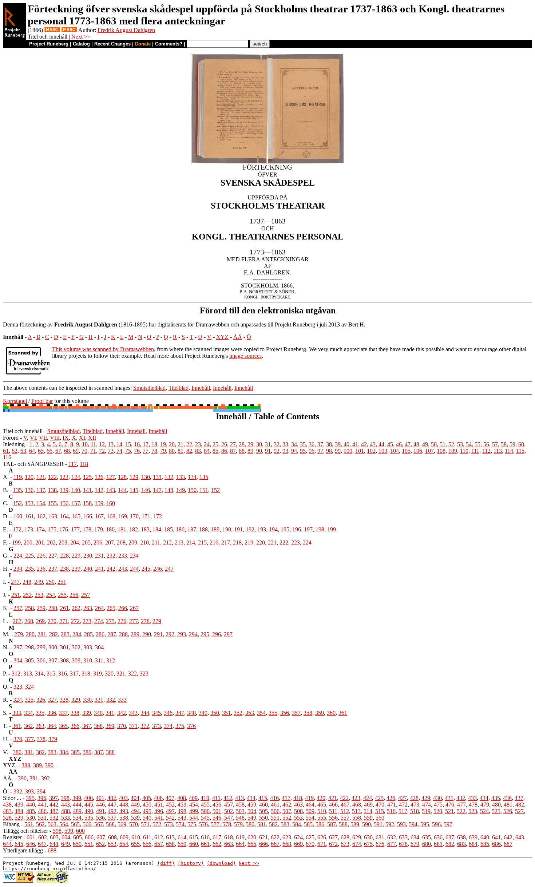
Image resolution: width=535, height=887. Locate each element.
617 (217, 837)
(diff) (166, 863)
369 (110, 726)
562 (40, 824)
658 (170, 844)
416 (274, 798)
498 (182, 811)
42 (364, 444)
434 (484, 798)
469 (368, 804)
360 (331, 713)
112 (486, 451)
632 (391, 837)
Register (12, 837)
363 (40, 726)
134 (192, 477)
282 (53, 634)
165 (76, 516)
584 (296, 824)
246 (157, 569)
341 (110, 713)
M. (6, 634)
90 (259, 451)
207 (109, 542)
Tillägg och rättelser (25, 831)
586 (320, 824)
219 (249, 542)
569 (122, 824)
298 (29, 647)
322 (132, 673)
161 (29, 516)
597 (448, 824)
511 (333, 811)
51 (442, 444)
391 (33, 778)
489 (77, 811)
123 (64, 477)
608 (112, 837)
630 (368, 837)
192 (250, 529)
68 (67, 451)
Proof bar (42, 401)
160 (110, 503)
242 (111, 569)
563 (52, 824)
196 (296, 529)
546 (217, 818)
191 (238, 529)
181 (122, 529)
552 (286, 818)
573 (168, 824)
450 (147, 804)
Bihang (11, 824)
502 (228, 811)
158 (87, 503)
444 (77, 804)
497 (170, 811)
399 (76, 798)
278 (145, 621)
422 (344, 798)
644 (7, 844)
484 (19, 811)
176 (63, 529)
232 (111, 556)
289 (135, 634)
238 (64, 569)
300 (52, 647)
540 (147, 818)
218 (237, 542)
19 (163, 444)
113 (498, 451)
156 (64, 503)
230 (87, 556)
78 (154, 451)
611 (147, 837)
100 (348, 451)
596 (436, 824)
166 (87, 516)
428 (414, 798)
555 (321, 818)
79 (163, 451)
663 (228, 844)
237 (52, 569)
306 (41, 660)
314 (39, 673)
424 (367, 798)
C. (5, 503)
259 (41, 608)
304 (99, 647)
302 (76, 647)
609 (124, 837)
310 (87, 660)
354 (261, 713)
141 (87, 490)
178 (87, 529)
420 (321, 798)
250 (50, 582)
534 (77, 818)
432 (460, 798)
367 (86, 726)
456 (217, 804)
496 (158, 811)
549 (251, 818)
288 (123, 634)
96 (311, 451)
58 (504, 444)
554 (310, 818)
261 (64, 608)
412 (227, 798)
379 (52, 739)
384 (63, 752)
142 (99, 490)
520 (437, 811)
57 (495, 444)
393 (29, 791)
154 (40, 503)
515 (379, 811)
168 (111, 516)
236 (41, 569)
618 (228, 837)
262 (76, 608)
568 (110, 824)
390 (49, 765)
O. (6, 660)
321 (120, 673)
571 (145, 824)
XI (82, 438)
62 (14, 451)
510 (321, 811)
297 (228, 634)
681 (438, 844)
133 (180, 477)
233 (122, 556)
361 (342, 713)
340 (98, 713)
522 (461, 811)
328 (64, 700)
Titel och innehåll (23, 431)
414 (251, 798)
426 (391, 798)
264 (99, 608)
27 (233, 444)
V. (5, 752)
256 (74, 595)
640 (484, 837)
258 (29, 608)
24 (207, 444)
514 (368, 811)
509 (310, 811)
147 (157, 490)
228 (64, 556)
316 (62, 673)
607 (100, 837)
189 (215, 529)
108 (441, 451)
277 (133, 621)
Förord (11, 438)
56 (486, 444)
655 (135, 844)
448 (123, 804)
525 (496, 811)
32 (277, 444)
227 (52, 556)
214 (190, 542)
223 (295, 542)
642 (508, 837)
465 (321, 804)
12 (102, 444)
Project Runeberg (48, 44)
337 (63, 713)
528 (7, 818)
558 (356, 818)
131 (157, 477)
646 (30, 844)
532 (53, 818)
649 (65, 844)
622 (275, 837)
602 (42, 837)
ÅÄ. (8, 778)
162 (41, 516)
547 (228, 818)
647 (42, 844)
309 (76, 660)
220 (260, 542)
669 (298, 844)
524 (484, 811)
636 (438, 837)
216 (214, 542)
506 (275, 811)
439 (19, 804)
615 (193, 837)
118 (84, 464)
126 (99, 477)
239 (76, 569)
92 (277, 451)
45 (390, 444)
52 (451, 444)
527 (519, 811)
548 (240, 818)
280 (30, 634)
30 (259, 444)
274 (98, 621)
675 (368, 844)
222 (284, 542)
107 (429, 451)
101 (359, 451)
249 (38, 582)
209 (132, 542)
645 (19, 844)
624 (298, 837)
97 (320, 451)
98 (329, 451)
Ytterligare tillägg (23, 850)
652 (100, 844)
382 (40, 752)
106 (417, 451)
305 (29, 660)
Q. (6, 687)
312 (110, 660)
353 (249, 713)
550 (263, 818)
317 (74, 673)
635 (426, 837)
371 (133, 726)
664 (240, 844)
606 (89, 837)
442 (53, 804)
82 (189, 451)
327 (52, 700)
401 (100, 798)
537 (112, 818)
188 (203, 529)
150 (192, 490)
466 (333, 804)
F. (5, 542)
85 (215, 451)
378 (41, 739)
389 (37, 765)
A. (6, 477)
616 (205, 837)
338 (75, 713)
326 (40, 700)
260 (52, 608)
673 (345, 844)
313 (27, 673)
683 (461, 844)
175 (52, 529)
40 (346, 444)
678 (403, 844)
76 (137, 451)
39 (338, 444)
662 (217, 844)
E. (5, 529)
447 (112, 804)
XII (92, 438)
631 (380, 837)
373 (156, 726)
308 (64, 660)
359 (319, 713)
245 (146, 569)
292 (170, 634)
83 (198, 451)
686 (496, 844)
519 (426, 811)
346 (168, 713)
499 (193, 811)
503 (240, 811)
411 (216, 798)
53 (460, 444)
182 (133, 529)
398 (65, 798)
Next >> (81, 36)
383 (52, 752)
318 (86, 673)
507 (286, 811)
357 (296, 713)
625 (310, 837)
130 (145, 477)
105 (406, 451)
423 (356, 798)
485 (30, 811)
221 (272, 542)
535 (88, 818)
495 (147, 811)
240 (87, 569)
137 (40, 490)
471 (391, 804)
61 (6, 451)
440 (30, 804)
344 (144, 713)
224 (307, 542)
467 (345, 804)
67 (58, 451)
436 (507, 798)
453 (182, 804)
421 (332, 798)
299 (41, 647)
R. (5, 700)
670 (310, 844)
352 (238, 713)
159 (99, 503)
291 (158, 634)
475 (438, 804)
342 (121, 713)
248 (27, 582)
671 (321, 844)
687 (508, 844)
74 (119, 451)
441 (42, 804)
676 (380, 844)
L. (5, 621)
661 (205, 844)
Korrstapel (15, 401)
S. (5, 713)
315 (51, 673)
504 (251, 811)
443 (65, 804)
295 (205, 634)
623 (286, 837)
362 (28, 726)
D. (6, 516)
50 (434, 444)
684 (473, 844)
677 (391, 844)
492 (112, 811)
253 (39, 595)
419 (309, 798)
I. (4, 582)
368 (98, 726)
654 (123, 844)
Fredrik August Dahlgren (126, 30)
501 (217, 811)
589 (354, 824)
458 (240, 804)
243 (122, 569)
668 (286, 844)
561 (28, 824)
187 (191, 529)
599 (68, 831)
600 (80, 831)
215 (202, 542)
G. (6, 556)
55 (477, 444)
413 (239, 798)
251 (62, 582)
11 (93, 444)
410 (205, 798)
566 (87, 824)
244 (134, 569)
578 (226, 824)
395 (30, 798)
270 (52, 621)
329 (75, 700)
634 (415, 837)
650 (77, 844)
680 (426, 844)
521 (449, 811)
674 (356, 844)
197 (308, 529)
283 (65, 634)
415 (262, 798)
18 (154, 444)
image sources (245, 356)
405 (146, 798)
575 (191, 824)
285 (88, 634)
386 (87, 752)
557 (345, 818)
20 (172, 444)
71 (93, 451)
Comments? (168, 44)
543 (182, 818)
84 (207, 451)
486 (42, 811)
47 (408, 444)
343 (133, 713)
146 (145, 490)
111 (475, 451)
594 (413, 824)
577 (215, 824)
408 (181, 798)
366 (75, 726)
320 (109, 673)
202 (51, 542)
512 (344, 811)
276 (122, 621)
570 (133, 824)
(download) (221, 863)
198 (320, 529)
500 (205, 811)
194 (273, 529)
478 (473, 804)
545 (205, 818)
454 (193, 804)
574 (180, 824)
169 (122, 516)
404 (135, 798)
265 (111, 608)
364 (51, 726)
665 (251, 844)
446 (100, 804)
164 (64, 516)
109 (452, 451)
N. (6, 647)
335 (40, 713)
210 (144, 542)
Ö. (6, 791)
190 (226, 529)
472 (403, 804)
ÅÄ (237, 337)
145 (134, 490)
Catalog (81, 44)
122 (52, 477)
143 (110, 490)
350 (214, 713)
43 (373, 444)
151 (203, 490)
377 (29, 739)
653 (112, 844)
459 (251, 804)
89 (250, 451)
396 (41, 798)
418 (297, 798)
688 (52, 850)
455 (205, 804)
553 (298, 818)
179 (98, 529)
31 (268, 444)
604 (66, 837)
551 (275, 818)
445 (88, 804)
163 (52, 516)
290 (146, 634)
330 (87, 700)
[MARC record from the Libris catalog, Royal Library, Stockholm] (52, 30)
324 (29, 687)
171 (146, 516)
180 (110, 529)
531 (42, 818)
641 (496, 837)
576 (203, 824)
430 (437, 798)
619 (240, 837)
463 (298, 804)
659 (182, 844)
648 (53, 844)
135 (203, 477)
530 (30, 818)
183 (145, 529)
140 (75, 490)
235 (29, 569)
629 (356, 837)
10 (85, 444)
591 (378, 824)
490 (88, 811)
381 (28, 752)
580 (250, 824)
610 (135, 837)
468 (356, 804)
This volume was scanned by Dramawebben (103, 349)
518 (414, 811)
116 (7, 457)
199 (331, 529)
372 (144, 726)
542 (170, 818)
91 (268, 451)
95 (303, 451)
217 (225, 542)
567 (98, 824)
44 (381, 444)
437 (519, 798)
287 (111, 634)
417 (286, 798)
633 (403, 837)
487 (53, 811)
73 (111, 451)
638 (461, 837)
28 (242, 444)
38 (329, 444)
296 (216, 634)
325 (29, 700)
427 (402, 798)
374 (168, 726)
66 (49, 451)
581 (261, 824)
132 (169, 477)
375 (179, 726)
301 (64, 647)
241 (99, 569)
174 (40, 529)
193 (261, 529)
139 (64, 490)
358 (308, 713)
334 (28, 713)
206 (98, 542)
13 (111, 444)
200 (28, 542)
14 (119, 444)
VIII (55, 438)
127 (110, 477)
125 (87, 477)
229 (76, 556)
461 (275, 804)
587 (331, 824)
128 (122, 477)
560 (380, 818)
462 (286, 804)
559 (368, 818)
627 (333, 837)
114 (509, 451)
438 (7, 804)
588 (343, 824)
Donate (143, 44)
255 (62, 595)
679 (415, 844)
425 (379, 798)
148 (169, 490)
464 (310, 804)
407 (170, 798)
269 (40, 621)
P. (5, 673)
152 (215, 490)
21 (180, 444)
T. (5, 726)
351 (226, 713)
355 (273, 713)
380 (17, 752)
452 (170, 804)
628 (345, 837)
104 (394, 451)
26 (224, 444)
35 (303, 444)
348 (191, 713)
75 (128, 451)
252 (27, 595)
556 (333, 818)
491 (100, 811)
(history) (191, 863)
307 (52, 660)
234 (134, 556)
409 (193, 798)
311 (99, 660)
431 (449, 798)
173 (28, 529)
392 (45, 778)
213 (179, 542)
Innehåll (200, 388)
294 (193, 634)
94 (294, 451)
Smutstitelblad (149, 388)
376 (191, 726)
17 (145, 444)
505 (263, 811)
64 (32, 451)
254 (50, 595)
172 (157, 516)
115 (520, 451)
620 (251, 837)
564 (63, 824)
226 (41, 556)
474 (426, 804)
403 (123, 798)
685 (484, 844)
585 (308, 824)
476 (449, 804)
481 (508, 804)
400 (88, 798)
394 (41, 791)
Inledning (14, 444)
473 (415, 804)
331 (99, 700)
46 (399, 444)
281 (41, 634)
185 (168, 529)
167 (99, 516)
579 (238, 824)
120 (29, 477)
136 (29, 490)
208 (121, 542)
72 (102, 451)
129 (134, 477)
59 (512, 444)
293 (181, 634)
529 (19, 818)
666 (263, 844)
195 (285, 529)
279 (156, 621)
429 (425, 798)
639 (473, 837)
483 (7, 811)
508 (298, 811)
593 (401, 824)
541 (158, 818)
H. (6, 569)
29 (250, 444)
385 (75, 752)
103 (383, 451)
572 (156, 824)
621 (263, 837)
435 (495, 798)
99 (338, 451)
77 (145, 451)
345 (156, 713)
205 (86, 542)
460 (263, 804)
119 (17, 477)
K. (6, 608)
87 (233, 451)
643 (519, 837)
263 (87, 608)
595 (424, 824)
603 (54, 837)
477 (461, 804)
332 (110, 700)
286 (100, 634)
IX (66, 438)
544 (193, 818)
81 (180, 451)
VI (33, 438)
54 (469, 444)
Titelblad (179, 388)
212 (167, 542)
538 (123, 818)
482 (519, 804)
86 (224, 451)
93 (285, 451)
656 (147, 844)
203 (63, 542)
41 (355, 444)
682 (449, 844)
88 (242, 451)
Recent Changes (112, 44)
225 (29, 556)
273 (87, 621)
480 (496, 804)
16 (137, 444)
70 (84, 451)
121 (40, 477)
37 (320, 444)
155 (52, 503)
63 (23, 451)
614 (182, 837)
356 (284, 713)
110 (464, 451)
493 (123, 811)
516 (391, 811)
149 (180, 490)
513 (356, 811)
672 (333, 844)
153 (29, 503)
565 (75, 824)
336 (51, 713)
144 (122, 490)
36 (311, 444)
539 (135, 818)
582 (273, 824)
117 (72, 464)
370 (121, 726)
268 (28, 621)
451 (158, 804)
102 (371, 451)
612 (158, 837)
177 (75, 529)
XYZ (222, 337)
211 (156, 542)
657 (158, 844)
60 (521, 444)
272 (75, 621)
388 (110, 752)
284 (76, 634)
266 (122, 608)
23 (198, 444)
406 (158, 798)
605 (77, 837)
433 (472, 798)
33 (285, 444)
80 (172, 451)
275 (110, 621)
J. (5, 595)
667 (275, 844)
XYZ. (10, 765)
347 (179, 713)
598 (57, 831)
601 (31, 837)
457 (228, 804)
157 (75, 503)
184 (156, 529)
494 (135, 811)
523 (472, 811)
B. (5, 490)
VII (43, 438)
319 (97, 673)
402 (111, 798)
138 (52, 490)
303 (87, 647)
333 (122, 700)
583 (285, 824)
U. (6, 739)
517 (403, 811)
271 (63, 621)
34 (294, 444)
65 (41, 451)
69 (76, 451)
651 (88, 844)
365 (63, 726)
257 (85, 595)
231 (99, 556)
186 (180, 529)
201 (39, 542)
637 (449, 837)
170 (134, 516)
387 (98, 752)
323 (144, 673)
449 (135, 804)
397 (53, 798)
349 (203, 713)
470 (380, 804)
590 (366, 824)
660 (193, 844)
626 (321, 837)
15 (128, 444)
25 (215, 444)
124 (75, 477)
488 (65, 811)
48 (416, 444)
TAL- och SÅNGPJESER (33, 464)
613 (170, 837)
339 (86, 713)
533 (65, 818)
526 (507, 811)
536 (100, 818)
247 (169, 569)
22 (189, 444)
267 (134, 608)
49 (425, 444)
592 (389, 824)
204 (74, 542)
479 (484, 804)
